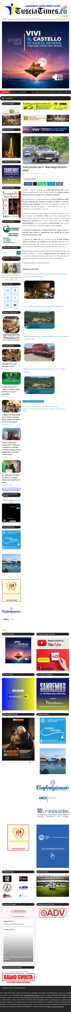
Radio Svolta (24, 972)
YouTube (15, 280)
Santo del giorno (18, 922)
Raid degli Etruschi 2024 (36, 401)
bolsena (25, 401)
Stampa (59, 183)
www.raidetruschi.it (43, 263)
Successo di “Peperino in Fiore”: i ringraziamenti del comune (41, 406)
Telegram (51, 183)
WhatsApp (42, 183)
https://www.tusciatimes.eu (56, 1006)
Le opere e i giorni (18, 945)
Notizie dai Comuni (41, 173)
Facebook (28, 183)
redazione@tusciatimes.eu (31, 995)
